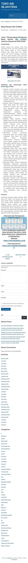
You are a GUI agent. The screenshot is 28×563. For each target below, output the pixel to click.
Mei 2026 (3, 366)
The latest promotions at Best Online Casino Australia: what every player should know (12, 329)
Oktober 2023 (4, 412)
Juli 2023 (3, 419)
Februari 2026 (4, 373)
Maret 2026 (4, 371)
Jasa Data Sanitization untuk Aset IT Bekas (12, 325)
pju (2, 520)
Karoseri (3, 479)
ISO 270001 (20, 39)
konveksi (3, 487)
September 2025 (5, 386)
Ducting (3, 451)
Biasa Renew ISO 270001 (14, 80)
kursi (2, 489)
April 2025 (4, 399)
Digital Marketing (5, 448)
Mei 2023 (3, 424)
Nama (2, 285)
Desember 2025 (5, 379)
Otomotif (3, 510)
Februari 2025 (4, 404)
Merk (2, 505)
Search (24, 15)
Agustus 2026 (4, 358)
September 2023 (5, 414)
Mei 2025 (3, 396)
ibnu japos (5, 30)
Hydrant (3, 466)
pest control (4, 517)
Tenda (2, 538)
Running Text (4, 525)
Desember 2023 (5, 407)
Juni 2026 (3, 363)
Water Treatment (5, 545)
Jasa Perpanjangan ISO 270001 (7, 256)
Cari (2, 315)
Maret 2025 (4, 402)
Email (2, 291)
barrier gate (4, 443)
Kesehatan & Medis (6, 482)
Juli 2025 (3, 391)
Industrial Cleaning (6, 469)
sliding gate (4, 533)
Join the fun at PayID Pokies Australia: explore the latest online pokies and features (13, 337)
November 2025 (5, 381)
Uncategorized (5, 540)
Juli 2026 (3, 361)
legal (2, 492)
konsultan (3, 484)
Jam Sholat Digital (6, 474)
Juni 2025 (3, 394)
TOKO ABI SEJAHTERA (9, 5)
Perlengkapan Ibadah (6, 515)
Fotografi (3, 464)
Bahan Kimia (4, 441)
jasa (2, 477)
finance (3, 453)
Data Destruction (5, 446)
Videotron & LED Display (7, 543)
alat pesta (3, 436)
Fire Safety (4, 461)
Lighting (3, 494)
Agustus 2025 (4, 389)
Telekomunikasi (5, 535)
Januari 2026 (4, 376)
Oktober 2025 (4, 384)
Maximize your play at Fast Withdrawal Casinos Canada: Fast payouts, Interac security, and (13, 333)
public (2, 522)
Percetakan (4, 512)
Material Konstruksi (6, 499)
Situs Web (3, 297)
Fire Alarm (3, 456)
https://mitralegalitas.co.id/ (14, 241)
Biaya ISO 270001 (21, 255)
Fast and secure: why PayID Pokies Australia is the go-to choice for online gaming (13, 342)
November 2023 (5, 409)
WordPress (9, 558)
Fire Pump (3, 459)
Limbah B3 (4, 497)
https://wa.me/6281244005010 (14, 247)
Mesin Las (3, 507)
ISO (7, 86)
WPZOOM (15, 559)
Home (2, 21)
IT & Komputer (4, 471)
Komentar (3, 270)
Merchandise (4, 502)
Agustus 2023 (4, 417)
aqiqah (3, 438)
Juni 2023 (3, 422)
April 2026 (4, 368)
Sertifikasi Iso (8, 21)
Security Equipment (6, 528)
